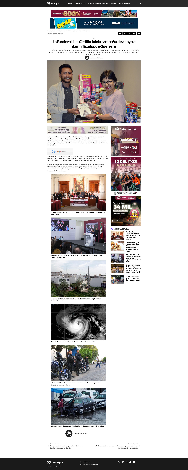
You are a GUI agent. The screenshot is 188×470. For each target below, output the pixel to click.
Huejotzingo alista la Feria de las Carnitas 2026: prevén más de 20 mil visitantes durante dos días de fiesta (132, 246)
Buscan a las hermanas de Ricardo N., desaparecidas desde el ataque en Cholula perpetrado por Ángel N (133, 268)
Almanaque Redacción (96, 58)
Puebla (94, 38)
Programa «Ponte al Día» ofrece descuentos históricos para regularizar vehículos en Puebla (133, 258)
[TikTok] (130, 462)
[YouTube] (134, 462)
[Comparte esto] (120, 33)
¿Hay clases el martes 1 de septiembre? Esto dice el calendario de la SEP (133, 279)
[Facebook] (119, 462)
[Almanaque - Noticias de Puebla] (53, 3)
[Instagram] (127, 462)
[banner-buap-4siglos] (94, 23)
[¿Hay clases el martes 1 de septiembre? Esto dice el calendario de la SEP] (117, 279)
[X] (123, 462)
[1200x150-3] (77, 130)
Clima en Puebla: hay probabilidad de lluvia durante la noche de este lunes (78, 426)
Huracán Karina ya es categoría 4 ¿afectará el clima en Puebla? (73, 342)
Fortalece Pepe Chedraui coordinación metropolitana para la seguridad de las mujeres (133, 235)
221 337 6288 (86, 462)
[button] (73, 3)
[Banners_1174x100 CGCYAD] (94, 13)
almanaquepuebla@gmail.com (90, 464)
